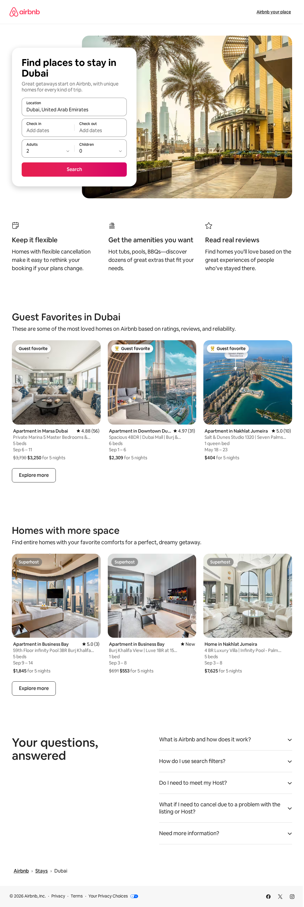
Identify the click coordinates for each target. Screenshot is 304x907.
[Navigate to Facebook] (268, 896)
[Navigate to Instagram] (292, 896)
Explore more (34, 475)
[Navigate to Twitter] (280, 896)
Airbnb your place (273, 12)
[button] (225, 741)
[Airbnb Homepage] (25, 12)
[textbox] (47, 130)
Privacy (58, 896)
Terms (77, 896)
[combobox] (74, 109)
